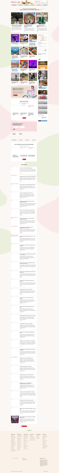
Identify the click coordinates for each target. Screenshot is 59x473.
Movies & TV (44, 442)
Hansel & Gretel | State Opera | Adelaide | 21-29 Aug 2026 (28, 409)
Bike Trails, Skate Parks (26, 439)
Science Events (44, 443)
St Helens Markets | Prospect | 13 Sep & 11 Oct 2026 (27, 315)
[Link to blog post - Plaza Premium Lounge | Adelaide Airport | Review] (15, 187)
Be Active (18, 437)
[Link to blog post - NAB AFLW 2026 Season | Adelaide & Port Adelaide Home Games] (15, 419)
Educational (18, 439)
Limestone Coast (13, 445)
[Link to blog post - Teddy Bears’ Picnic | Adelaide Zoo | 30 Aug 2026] (15, 343)
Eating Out (18, 440)
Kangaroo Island (13, 444)
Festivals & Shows (45, 440)
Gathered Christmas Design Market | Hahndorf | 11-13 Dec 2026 (28, 349)
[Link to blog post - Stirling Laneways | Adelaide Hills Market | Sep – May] (15, 309)
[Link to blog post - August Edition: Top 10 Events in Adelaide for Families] (29, 18)
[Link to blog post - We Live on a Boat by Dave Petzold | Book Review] (33, 51)
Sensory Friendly (19, 445)
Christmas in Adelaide (44, 447)
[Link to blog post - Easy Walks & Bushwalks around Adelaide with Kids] (16, 150)
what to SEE (32, 434)
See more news (24, 426)
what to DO (19, 434)
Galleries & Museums (32, 440)
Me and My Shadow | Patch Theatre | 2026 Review (32, 70)
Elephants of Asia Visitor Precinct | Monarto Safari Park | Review (23, 82)
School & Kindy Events (45, 446)
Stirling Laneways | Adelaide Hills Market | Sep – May (27, 307)
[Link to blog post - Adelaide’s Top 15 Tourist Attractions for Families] (16, 108)
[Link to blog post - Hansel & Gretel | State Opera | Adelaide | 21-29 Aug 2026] (15, 411)
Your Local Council (26, 448)
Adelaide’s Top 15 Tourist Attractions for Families (16, 114)
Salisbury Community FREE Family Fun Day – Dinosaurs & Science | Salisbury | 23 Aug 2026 (32, 44)
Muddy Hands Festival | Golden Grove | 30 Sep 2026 (28, 176)
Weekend (42, 39)
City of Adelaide (13, 441)
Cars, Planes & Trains (32, 439)
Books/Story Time (19, 438)
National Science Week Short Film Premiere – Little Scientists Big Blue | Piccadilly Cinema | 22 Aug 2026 (15, 57)
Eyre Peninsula (13, 442)
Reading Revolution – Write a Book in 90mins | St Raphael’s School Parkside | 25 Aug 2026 (15, 70)
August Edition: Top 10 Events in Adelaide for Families (28, 26)
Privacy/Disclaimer (20, 471)
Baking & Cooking (19, 436)
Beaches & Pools (26, 436)
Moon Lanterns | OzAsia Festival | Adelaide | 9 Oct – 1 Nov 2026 (28, 245)
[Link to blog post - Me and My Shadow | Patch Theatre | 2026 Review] (33, 64)
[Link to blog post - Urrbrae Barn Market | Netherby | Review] (15, 170)
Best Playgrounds (26, 437)
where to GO (13, 434)
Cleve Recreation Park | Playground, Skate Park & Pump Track (15, 82)
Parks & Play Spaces (26, 445)
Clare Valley (12, 440)
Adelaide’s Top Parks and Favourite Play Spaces (23, 114)
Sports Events (44, 444)
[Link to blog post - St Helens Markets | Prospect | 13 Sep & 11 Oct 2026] (15, 318)
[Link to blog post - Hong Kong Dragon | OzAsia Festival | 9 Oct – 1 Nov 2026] (15, 239)
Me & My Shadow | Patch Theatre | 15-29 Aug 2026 (15, 43)
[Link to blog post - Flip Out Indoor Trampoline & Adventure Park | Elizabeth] (15, 283)
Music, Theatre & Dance (19, 444)
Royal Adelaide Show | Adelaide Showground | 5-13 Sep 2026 (23, 70)
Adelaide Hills (12, 438)
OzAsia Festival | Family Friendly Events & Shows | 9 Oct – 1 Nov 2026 (28, 254)
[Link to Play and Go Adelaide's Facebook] (36, 1)
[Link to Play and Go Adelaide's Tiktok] (39, 1)
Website (45, 471)
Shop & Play (18, 446)
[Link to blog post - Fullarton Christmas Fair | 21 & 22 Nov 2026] (15, 377)
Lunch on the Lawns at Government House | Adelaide (26, 298)
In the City (44, 439)
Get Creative (18, 442)
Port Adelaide (12, 446)
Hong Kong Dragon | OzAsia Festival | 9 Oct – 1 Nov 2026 (28, 236)
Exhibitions (44, 438)
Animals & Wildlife (32, 438)
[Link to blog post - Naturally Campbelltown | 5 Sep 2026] (15, 369)
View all (24, 159)
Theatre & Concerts (45, 445)
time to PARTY (38, 434)
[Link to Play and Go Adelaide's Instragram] (37, 1)
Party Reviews (38, 437)
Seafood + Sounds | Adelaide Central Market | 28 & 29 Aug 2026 (27, 272)
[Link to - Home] (14, 136)
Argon (47, 471)
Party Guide (37, 435)
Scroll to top (29, 430)
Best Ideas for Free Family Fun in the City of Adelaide (17, 26)
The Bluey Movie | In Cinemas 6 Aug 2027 (26, 323)
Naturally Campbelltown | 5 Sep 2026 (25, 366)
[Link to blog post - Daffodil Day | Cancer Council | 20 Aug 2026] (15, 403)
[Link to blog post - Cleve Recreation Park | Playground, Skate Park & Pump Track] (15, 77)
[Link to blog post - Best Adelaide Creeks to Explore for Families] (24, 150)
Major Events (44, 437)
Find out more (42, 68)
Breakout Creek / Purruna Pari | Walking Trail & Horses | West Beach (32, 82)
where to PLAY (26, 434)
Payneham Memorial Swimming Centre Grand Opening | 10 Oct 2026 (27, 201)
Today (43, 36)
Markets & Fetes (44, 441)
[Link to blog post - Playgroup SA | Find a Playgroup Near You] (15, 360)
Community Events (45, 436)
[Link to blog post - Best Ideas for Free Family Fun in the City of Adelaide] (17, 18)
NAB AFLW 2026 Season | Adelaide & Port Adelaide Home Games (27, 417)
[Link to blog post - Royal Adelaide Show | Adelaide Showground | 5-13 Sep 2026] (24, 64)
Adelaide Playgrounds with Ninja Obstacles (31, 156)
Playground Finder (26, 435)
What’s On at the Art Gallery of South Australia (27, 210)
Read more (15, 95)
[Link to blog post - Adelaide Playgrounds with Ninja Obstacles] (31, 150)
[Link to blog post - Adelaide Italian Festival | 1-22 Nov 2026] (15, 292)
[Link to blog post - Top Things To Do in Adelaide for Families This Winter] (42, 18)
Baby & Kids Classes (19, 435)
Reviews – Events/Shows (31, 436)
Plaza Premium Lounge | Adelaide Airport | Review (27, 184)
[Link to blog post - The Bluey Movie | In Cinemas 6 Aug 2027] (15, 326)
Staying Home (25, 446)
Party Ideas (37, 436)
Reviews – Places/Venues (13, 436)
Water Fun (25, 447)
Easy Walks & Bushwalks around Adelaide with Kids (15, 156)
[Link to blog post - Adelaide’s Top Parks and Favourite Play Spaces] (24, 108)
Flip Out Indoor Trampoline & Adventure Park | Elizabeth (27, 281)
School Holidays (45, 435)
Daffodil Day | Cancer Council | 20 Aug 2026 (26, 400)
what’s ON (44, 434)
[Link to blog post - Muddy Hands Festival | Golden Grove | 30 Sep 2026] (15, 179)
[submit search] (47, 1)
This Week (42, 37)
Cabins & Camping (13, 437)
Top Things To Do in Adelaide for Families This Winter (41, 26)
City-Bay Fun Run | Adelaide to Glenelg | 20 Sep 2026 (27, 332)
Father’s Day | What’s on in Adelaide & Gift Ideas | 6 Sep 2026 (23, 57)
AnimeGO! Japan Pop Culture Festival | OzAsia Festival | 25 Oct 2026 (27, 219)
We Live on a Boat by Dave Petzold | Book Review (32, 57)
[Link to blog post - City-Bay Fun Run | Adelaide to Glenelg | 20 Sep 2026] (15, 334)
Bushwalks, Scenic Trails (26, 440)
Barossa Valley (13, 439)
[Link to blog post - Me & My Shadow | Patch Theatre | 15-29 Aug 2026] (15, 38)
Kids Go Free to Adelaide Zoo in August (23, 43)
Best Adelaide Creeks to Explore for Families (23, 156)
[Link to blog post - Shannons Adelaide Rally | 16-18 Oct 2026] (15, 195)
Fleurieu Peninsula (13, 443)
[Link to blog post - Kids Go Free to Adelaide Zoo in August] (24, 38)
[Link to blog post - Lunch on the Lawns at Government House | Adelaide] (15, 300)
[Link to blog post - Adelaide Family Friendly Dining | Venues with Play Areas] (31, 108)
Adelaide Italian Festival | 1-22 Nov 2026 (26, 289)
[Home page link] (22, 2)
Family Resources (19, 441)
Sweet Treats (37, 438)
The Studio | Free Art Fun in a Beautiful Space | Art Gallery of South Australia (27, 263)
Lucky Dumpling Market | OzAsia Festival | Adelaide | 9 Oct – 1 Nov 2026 (26, 227)
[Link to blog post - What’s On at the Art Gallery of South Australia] (15, 213)
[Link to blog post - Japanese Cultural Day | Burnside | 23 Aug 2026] (15, 394)
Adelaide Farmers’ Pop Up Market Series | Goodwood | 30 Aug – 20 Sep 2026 (26, 383)
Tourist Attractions (32, 437)
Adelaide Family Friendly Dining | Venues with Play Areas (31, 114)
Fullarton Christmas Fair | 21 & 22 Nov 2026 (26, 374)
